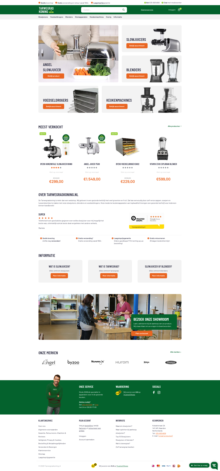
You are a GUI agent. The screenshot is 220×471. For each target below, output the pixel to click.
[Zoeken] (123, 10)
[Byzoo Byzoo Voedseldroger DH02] (127, 146)
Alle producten (174, 126)
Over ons (41, 426)
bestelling (89, 425)
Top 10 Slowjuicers (123, 436)
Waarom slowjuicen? (124, 426)
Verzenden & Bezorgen (47, 447)
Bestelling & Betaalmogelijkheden (52, 443)
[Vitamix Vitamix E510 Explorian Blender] (163, 146)
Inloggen (82, 436)
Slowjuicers (43, 17)
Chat (96, 405)
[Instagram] (159, 392)
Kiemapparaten (81, 17)
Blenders (69, 17)
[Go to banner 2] (152, 38)
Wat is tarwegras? (123, 443)
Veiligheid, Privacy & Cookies (49, 440)
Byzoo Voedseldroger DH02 (127, 164)
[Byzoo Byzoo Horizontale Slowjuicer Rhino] (56, 146)
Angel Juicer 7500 (92, 164)
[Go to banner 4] (68, 99)
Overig (108, 17)
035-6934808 (154, 2)
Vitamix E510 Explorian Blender (163, 164)
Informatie (118, 17)
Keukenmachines (97, 17)
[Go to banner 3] (152, 68)
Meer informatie (59, 276)
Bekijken (67, 179)
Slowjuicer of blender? (125, 440)
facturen (82, 428)
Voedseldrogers (56, 17)
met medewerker (172, 2)
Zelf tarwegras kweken (125, 447)
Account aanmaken (86, 439)
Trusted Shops (129, 394)
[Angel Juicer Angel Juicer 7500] (92, 146)
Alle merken (175, 352)
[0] (178, 9)
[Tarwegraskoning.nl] (52, 9)
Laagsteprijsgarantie (46, 457)
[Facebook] (153, 392)
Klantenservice (147, 10)
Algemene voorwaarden (48, 429)
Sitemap (41, 454)
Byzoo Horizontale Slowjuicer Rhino (56, 164)
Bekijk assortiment (136, 45)
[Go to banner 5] (142, 99)
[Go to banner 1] (78, 53)
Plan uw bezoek (142, 333)
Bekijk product (53, 76)
